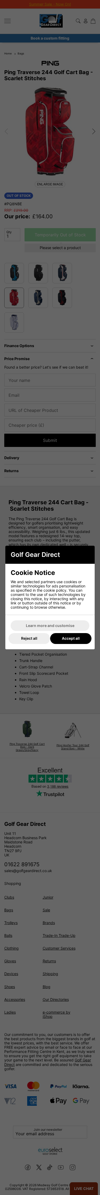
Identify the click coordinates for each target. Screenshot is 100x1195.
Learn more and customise (50, 625)
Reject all (29, 638)
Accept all (71, 638)
